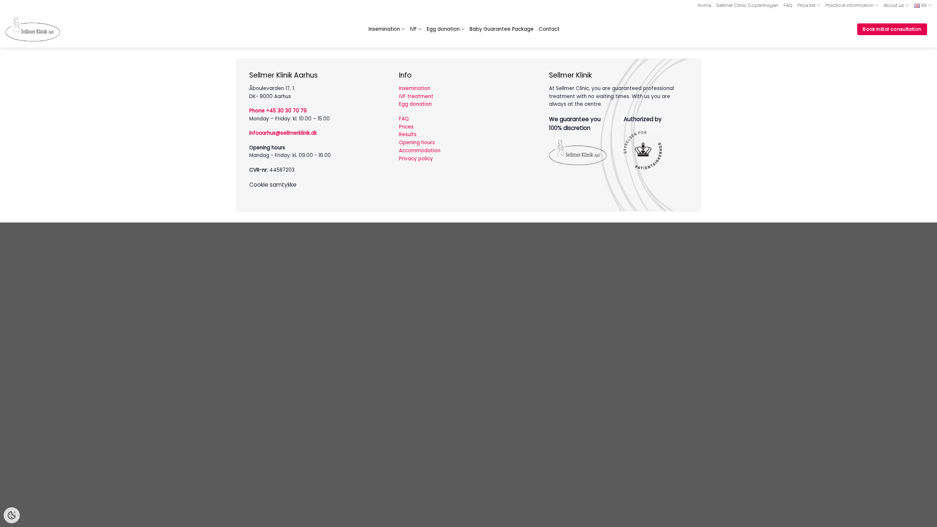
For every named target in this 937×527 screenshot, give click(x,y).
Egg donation (443, 29)
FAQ (788, 5)
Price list (806, 5)
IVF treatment (416, 96)
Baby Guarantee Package (502, 29)
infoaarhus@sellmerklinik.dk (283, 133)
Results (408, 134)
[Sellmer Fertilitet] (32, 29)
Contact (549, 29)
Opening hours (417, 142)
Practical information (849, 5)
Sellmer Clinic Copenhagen (747, 5)
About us (894, 5)
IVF (413, 29)
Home (704, 5)
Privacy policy (416, 158)
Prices (406, 126)
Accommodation (419, 150)
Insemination (384, 29)
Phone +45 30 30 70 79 (278, 110)
